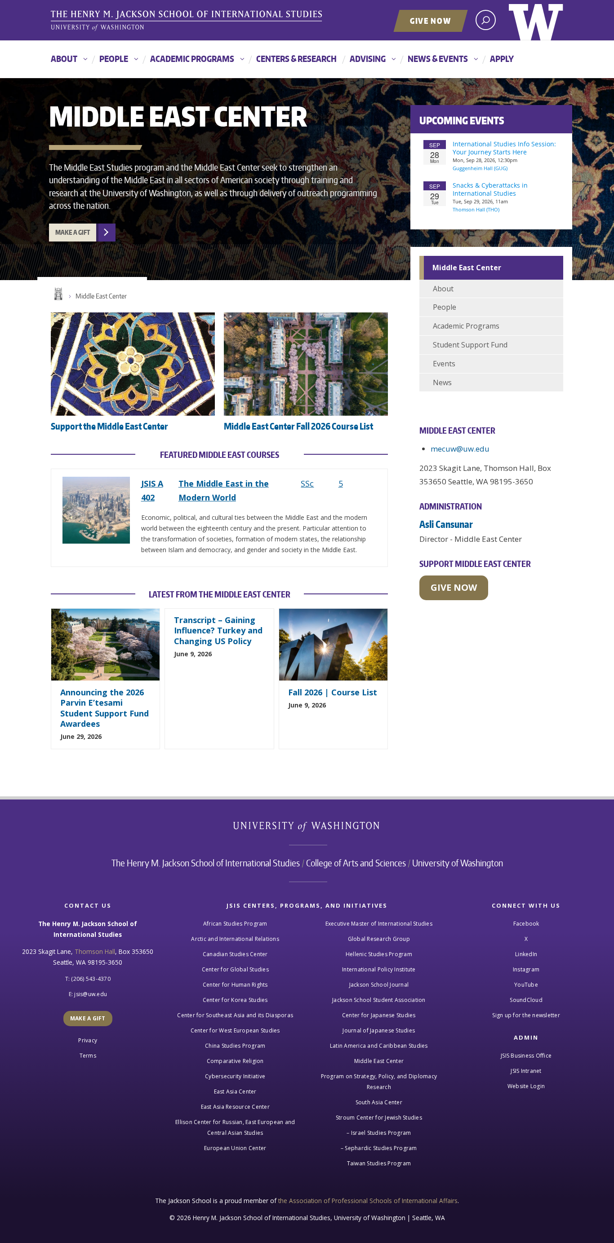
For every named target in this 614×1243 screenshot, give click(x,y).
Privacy (87, 1040)
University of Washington (536, 20)
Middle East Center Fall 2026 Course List (298, 426)
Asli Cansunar (446, 524)
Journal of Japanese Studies (379, 1030)
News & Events (438, 58)
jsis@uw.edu (90, 994)
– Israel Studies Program (379, 1133)
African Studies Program (235, 923)
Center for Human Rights (235, 984)
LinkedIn (526, 954)
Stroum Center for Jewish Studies (379, 1117)
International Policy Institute (379, 969)
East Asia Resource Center (235, 1107)
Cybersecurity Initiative (235, 1076)
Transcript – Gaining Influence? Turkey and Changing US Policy (218, 630)
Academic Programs (192, 58)
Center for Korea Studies (235, 1000)
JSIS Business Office (526, 1055)
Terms (88, 1055)
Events (444, 364)
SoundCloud (526, 1000)
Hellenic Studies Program (379, 954)
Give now (454, 587)
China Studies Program (235, 1046)
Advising (368, 58)
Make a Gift (72, 232)
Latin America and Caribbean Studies (379, 1046)
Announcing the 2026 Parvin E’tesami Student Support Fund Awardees (104, 708)
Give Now (430, 21)
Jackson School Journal (379, 984)
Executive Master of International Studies (378, 923)
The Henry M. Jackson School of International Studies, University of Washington (188, 21)
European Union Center (235, 1148)
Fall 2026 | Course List (332, 692)
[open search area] (486, 20)
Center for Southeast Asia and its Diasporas (235, 1015)
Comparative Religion (235, 1061)
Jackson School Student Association (379, 1000)
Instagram (526, 969)
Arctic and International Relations (235, 939)
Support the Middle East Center (109, 426)
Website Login (526, 1086)
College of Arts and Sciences (356, 863)
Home (57, 294)
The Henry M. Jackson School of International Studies (205, 863)
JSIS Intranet (526, 1071)
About (64, 58)
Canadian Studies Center (235, 954)
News (442, 382)
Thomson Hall (95, 951)
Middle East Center (101, 296)
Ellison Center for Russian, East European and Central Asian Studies (235, 1127)
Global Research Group (379, 939)
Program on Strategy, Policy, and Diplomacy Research (379, 1081)
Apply (502, 58)
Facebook (526, 923)
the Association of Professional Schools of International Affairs (368, 1200)
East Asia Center (235, 1091)
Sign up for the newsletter (526, 1015)
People (113, 58)
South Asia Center (379, 1102)
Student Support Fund (470, 345)
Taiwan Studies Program (379, 1163)
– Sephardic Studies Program (379, 1148)
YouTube (526, 984)
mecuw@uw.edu (460, 449)
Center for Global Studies (235, 969)
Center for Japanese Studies (379, 1015)
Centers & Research (296, 58)
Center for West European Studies (235, 1030)
